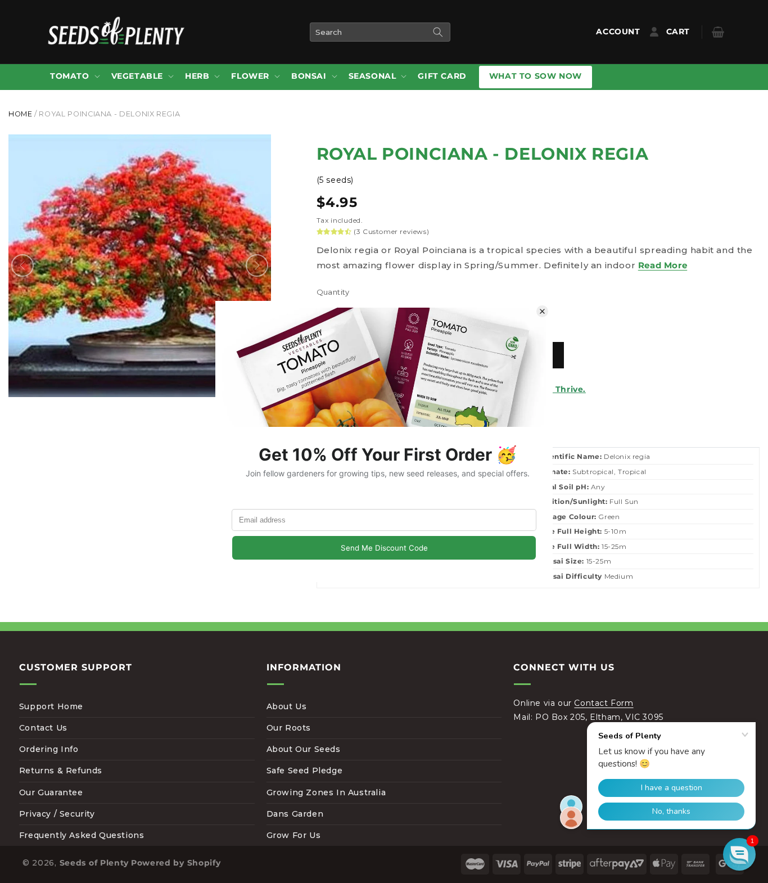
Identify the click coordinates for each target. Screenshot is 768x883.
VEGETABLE (137, 76)
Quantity (333, 291)
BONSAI (309, 76)
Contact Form (603, 703)
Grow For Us (293, 835)
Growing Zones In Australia (326, 792)
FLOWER (250, 76)
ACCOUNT (620, 31)
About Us (286, 706)
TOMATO (69, 76)
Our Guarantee (51, 792)
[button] (74, 76)
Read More (662, 265)
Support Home (51, 706)
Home (20, 114)
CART (686, 31)
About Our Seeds (303, 749)
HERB (197, 76)
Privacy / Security (57, 814)
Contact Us (43, 728)
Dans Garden (295, 814)
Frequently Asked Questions (81, 835)
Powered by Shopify (176, 863)
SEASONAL (372, 76)
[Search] (438, 32)
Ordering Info (49, 749)
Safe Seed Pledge (304, 770)
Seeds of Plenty (94, 863)
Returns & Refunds (60, 770)
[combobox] (380, 32)
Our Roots (288, 728)
